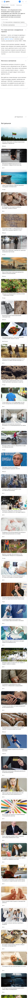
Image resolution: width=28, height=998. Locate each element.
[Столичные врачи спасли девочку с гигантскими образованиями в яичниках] (14, 614)
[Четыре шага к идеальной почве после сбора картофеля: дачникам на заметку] (14, 376)
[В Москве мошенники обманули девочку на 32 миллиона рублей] (14, 766)
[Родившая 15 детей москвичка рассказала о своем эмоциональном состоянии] (14, 528)
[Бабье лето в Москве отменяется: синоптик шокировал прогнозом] (14, 246)
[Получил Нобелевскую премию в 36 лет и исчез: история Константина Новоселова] (14, 593)
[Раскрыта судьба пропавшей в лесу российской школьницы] (14, 484)
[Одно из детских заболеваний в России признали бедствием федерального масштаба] (14, 788)
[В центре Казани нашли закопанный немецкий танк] (14, 311)
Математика (19, 4)
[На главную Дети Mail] (7, 1)
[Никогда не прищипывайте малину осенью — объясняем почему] (14, 289)
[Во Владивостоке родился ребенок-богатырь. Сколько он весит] (14, 202)
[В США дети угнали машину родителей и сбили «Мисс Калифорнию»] (14, 983)
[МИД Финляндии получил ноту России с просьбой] (14, 745)
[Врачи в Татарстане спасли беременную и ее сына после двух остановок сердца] (14, 571)
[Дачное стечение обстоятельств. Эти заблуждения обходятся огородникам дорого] (14, 549)
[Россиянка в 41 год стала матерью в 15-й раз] (14, 962)
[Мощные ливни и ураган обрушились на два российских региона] (14, 441)
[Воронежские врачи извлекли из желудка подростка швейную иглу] (14, 636)
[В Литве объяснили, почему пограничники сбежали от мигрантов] (14, 137)
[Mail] (4, 1)
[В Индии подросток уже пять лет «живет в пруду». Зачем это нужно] (14, 658)
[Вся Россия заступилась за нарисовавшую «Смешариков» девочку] (14, 810)
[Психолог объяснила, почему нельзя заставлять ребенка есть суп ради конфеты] (14, 506)
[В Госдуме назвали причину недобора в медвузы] (14, 918)
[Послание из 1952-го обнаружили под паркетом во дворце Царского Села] (14, 224)
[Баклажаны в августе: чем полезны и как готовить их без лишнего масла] (14, 332)
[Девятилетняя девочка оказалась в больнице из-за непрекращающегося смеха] (14, 419)
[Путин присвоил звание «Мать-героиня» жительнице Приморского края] (14, 831)
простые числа (9, 39)
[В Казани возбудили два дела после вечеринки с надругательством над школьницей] (14, 159)
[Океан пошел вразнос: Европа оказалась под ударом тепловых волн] (14, 181)
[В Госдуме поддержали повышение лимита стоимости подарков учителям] (14, 853)
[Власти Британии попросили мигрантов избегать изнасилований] (14, 267)
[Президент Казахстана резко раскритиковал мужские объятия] (14, 463)
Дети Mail (12, 4)
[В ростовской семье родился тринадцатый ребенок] (14, 896)
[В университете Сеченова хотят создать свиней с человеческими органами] (14, 723)
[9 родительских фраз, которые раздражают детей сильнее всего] (14, 701)
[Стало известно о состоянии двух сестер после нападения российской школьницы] (14, 398)
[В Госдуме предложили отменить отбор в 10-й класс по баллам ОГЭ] (14, 940)
